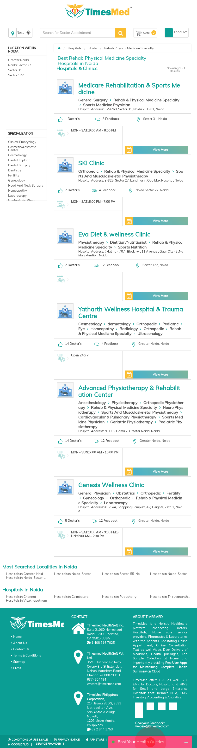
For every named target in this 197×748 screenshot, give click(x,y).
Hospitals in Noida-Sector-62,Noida (170, 574)
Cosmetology (17, 155)
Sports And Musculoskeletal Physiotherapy (130, 173)
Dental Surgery (19, 165)
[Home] (59, 48)
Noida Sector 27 (19, 65)
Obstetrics (125, 493)
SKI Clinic (91, 163)
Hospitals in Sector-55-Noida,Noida (122, 574)
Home (17, 636)
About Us (20, 643)
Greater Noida (18, 60)
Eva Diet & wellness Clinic (114, 234)
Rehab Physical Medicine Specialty (129, 48)
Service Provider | (50, 743)
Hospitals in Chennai (21, 596)
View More (160, 149)
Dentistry (15, 170)
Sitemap (19, 661)
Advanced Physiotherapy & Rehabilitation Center (129, 391)
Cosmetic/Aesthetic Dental (22, 148)
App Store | (98, 739)
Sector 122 (16, 75)
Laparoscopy (17, 195)
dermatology (119, 323)
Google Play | (21, 744)
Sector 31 (15, 70)
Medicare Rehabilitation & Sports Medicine (129, 88)
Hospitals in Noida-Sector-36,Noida (74, 574)
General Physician (94, 493)
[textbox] (77, 33)
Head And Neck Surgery (25, 185)
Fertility (13, 175)
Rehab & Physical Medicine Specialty (146, 100)
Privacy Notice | (70, 739)
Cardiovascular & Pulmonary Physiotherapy (117, 417)
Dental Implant (19, 160)
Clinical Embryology (22, 142)
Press (17, 668)
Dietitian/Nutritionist (128, 242)
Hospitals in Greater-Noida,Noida (26, 574)
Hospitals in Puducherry (119, 596)
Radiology (129, 328)
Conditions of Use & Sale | (31, 739)
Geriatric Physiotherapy (131, 421)
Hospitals (74, 48)
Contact (79, 617)
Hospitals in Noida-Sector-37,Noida (26, 577)
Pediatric (170, 323)
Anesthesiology (92, 402)
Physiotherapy (91, 242)
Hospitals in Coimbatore (71, 596)
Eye (81, 328)
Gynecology (16, 180)
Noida (92, 48)
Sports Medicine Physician (106, 104)
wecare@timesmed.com (152, 726)
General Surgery (93, 100)
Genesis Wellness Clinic (111, 484)
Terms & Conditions (27, 655)
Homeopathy (17, 190)
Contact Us (21, 649)
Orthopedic (88, 171)
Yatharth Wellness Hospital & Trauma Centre (130, 312)
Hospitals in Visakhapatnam (26, 600)
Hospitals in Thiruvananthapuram (170, 596)
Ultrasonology (150, 333)
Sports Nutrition (132, 247)
